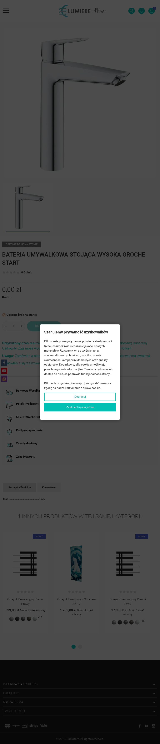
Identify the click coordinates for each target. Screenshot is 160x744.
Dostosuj (80, 396)
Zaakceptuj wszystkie (80, 407)
